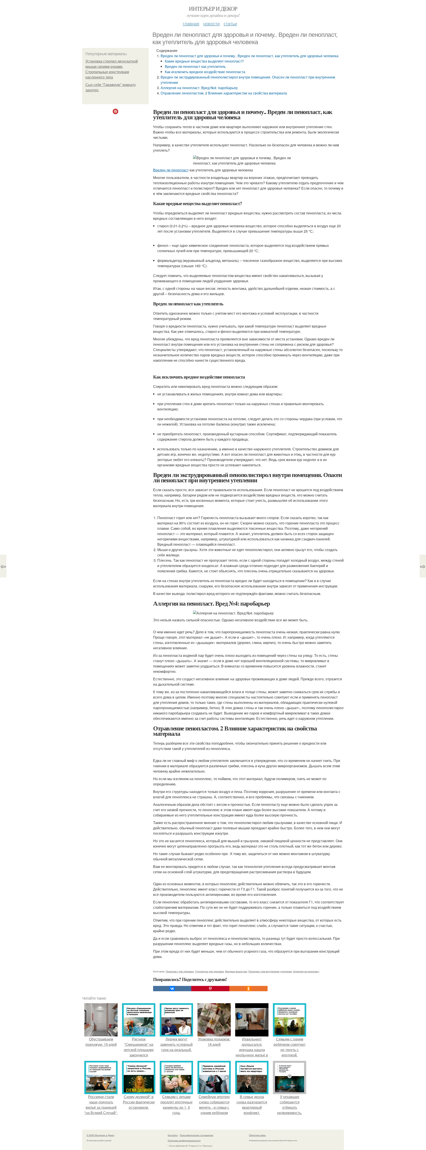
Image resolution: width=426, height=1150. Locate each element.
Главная (191, 23)
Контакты (173, 1135)
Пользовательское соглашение (196, 1135)
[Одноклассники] (248, 988)
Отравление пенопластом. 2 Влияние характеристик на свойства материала (224, 93)
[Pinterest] (210, 988)
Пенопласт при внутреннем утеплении (270, 971)
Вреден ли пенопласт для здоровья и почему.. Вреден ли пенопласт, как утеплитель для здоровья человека (249, 55)
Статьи (230, 23)
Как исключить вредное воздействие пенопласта (205, 71)
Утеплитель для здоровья (209, 971)
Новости (211, 23)
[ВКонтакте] (172, 988)
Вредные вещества (236, 971)
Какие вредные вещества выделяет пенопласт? (204, 61)
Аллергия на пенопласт (306, 971)
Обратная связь (257, 1135)
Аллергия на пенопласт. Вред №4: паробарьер (199, 87)
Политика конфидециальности (184, 1140)
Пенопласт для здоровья (180, 971)
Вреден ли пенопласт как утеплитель (195, 66)
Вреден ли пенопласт (171, 170)
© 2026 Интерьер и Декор (100, 1135)
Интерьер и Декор (213, 8)
